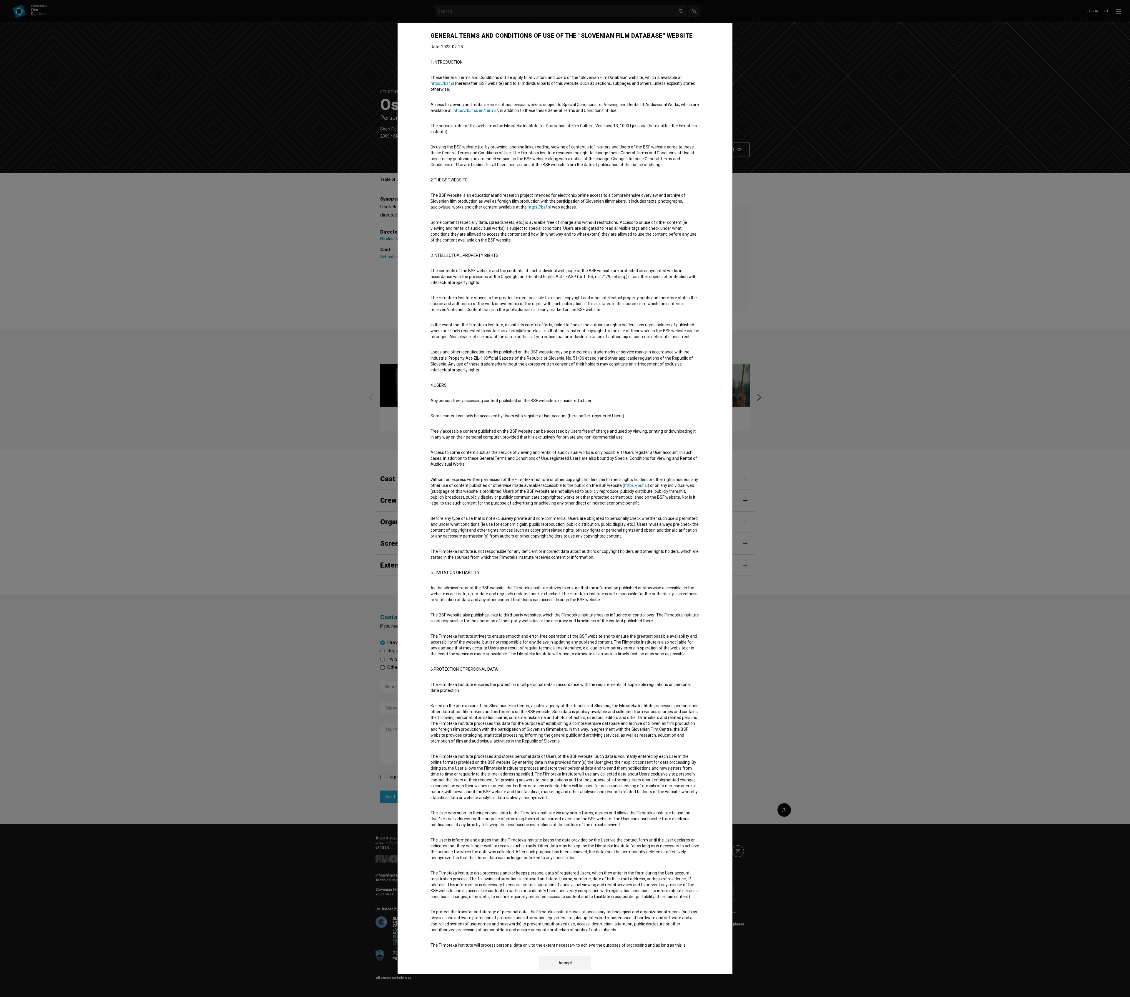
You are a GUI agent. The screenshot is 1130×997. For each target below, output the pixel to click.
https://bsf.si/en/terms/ (475, 110)
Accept (565, 962)
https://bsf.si (442, 83)
